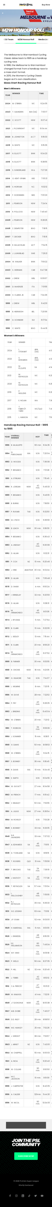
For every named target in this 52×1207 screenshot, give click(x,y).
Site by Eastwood (26, 1185)
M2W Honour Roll (26, 39)
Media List (43, 39)
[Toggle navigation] (6, 5)
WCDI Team (7, 39)
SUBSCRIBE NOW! (26, 1156)
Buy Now (46, 4)
